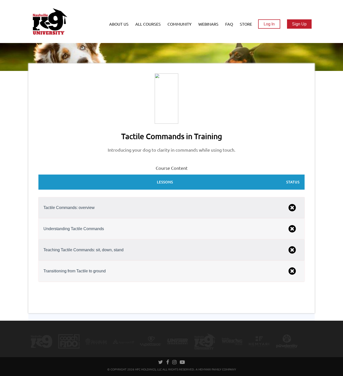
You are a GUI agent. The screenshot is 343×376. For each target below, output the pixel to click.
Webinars (208, 24)
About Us (119, 24)
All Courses (148, 24)
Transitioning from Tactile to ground (74, 271)
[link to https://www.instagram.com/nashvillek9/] (175, 363)
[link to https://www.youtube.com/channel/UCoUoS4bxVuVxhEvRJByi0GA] (182, 363)
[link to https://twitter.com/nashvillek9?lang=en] (161, 363)
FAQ (229, 24)
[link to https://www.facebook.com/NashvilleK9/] (168, 363)
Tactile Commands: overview (69, 207)
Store (246, 24)
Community (179, 24)
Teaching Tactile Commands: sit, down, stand (83, 250)
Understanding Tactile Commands (73, 229)
